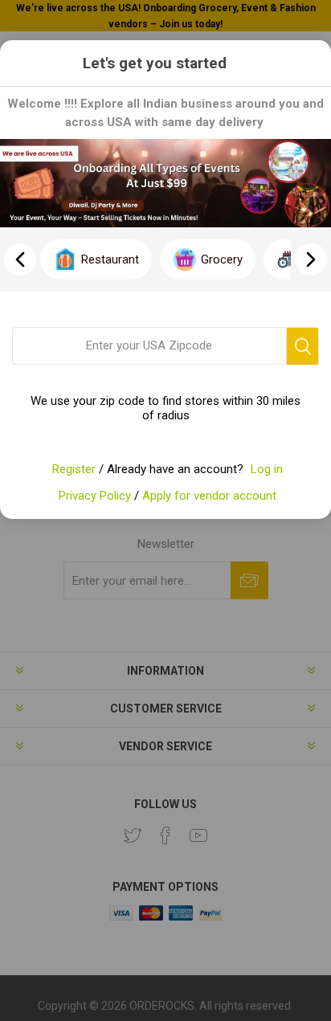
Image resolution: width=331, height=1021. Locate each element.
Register (74, 469)
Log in (267, 469)
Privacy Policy (95, 495)
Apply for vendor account (209, 495)
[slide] (311, 259)
